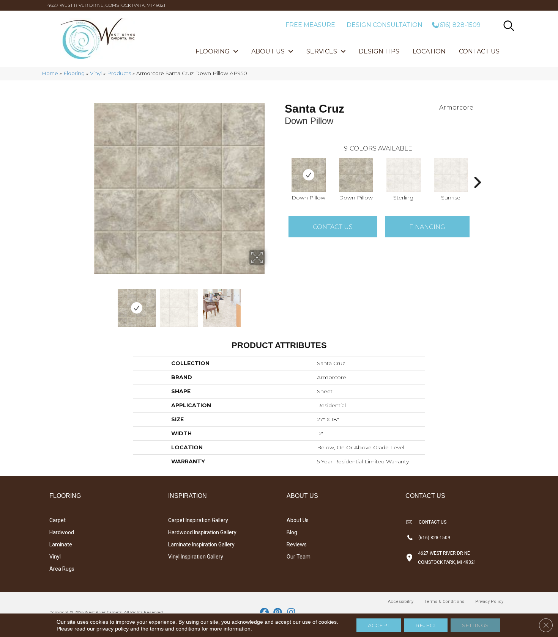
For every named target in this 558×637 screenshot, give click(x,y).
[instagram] (291, 613)
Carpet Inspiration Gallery (198, 520)
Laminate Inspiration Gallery (201, 544)
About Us (298, 520)
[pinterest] (278, 613)
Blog (292, 532)
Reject (425, 625)
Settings (475, 625)
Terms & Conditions (444, 601)
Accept (378, 625)
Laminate (60, 544)
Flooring (74, 73)
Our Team (299, 557)
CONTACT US (432, 522)
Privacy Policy (489, 601)
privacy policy (112, 629)
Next (269, 304)
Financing (427, 227)
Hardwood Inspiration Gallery (202, 532)
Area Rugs (61, 569)
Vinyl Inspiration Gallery (195, 557)
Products (119, 73)
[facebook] (264, 613)
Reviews (297, 544)
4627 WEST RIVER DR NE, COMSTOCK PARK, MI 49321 (106, 5)
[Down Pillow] (309, 175)
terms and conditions (175, 629)
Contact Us (333, 227)
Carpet (57, 520)
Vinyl (96, 73)
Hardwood (61, 532)
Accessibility (400, 601)
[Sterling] (403, 175)
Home (50, 73)
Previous (88, 304)
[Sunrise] (451, 175)
